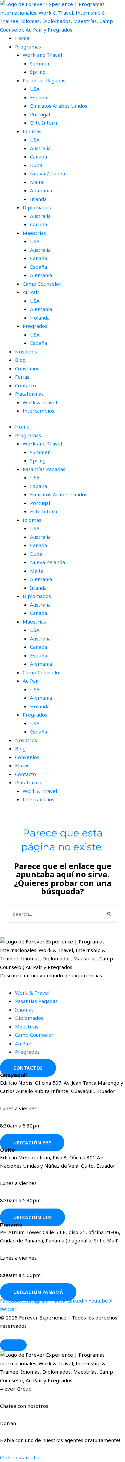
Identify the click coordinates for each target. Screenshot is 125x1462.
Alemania (41, 190)
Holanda (40, 317)
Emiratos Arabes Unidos (58, 105)
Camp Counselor (42, 283)
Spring (38, 71)
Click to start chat (20, 1457)
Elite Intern (43, 122)
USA (35, 88)
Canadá (38, 156)
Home (22, 38)
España (38, 97)
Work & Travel (40, 402)
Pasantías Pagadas (44, 80)
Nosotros (26, 351)
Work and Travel (42, 54)
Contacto (25, 385)
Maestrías (34, 233)
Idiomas (32, 131)
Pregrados (35, 326)
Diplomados (37, 207)
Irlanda (38, 199)
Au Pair (31, 292)
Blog (20, 359)
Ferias (22, 376)
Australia (40, 148)
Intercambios (38, 410)
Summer (40, 63)
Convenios (27, 368)
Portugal (40, 114)
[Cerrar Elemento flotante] (13, 1345)
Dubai (37, 165)
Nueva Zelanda (47, 173)
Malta (36, 182)
